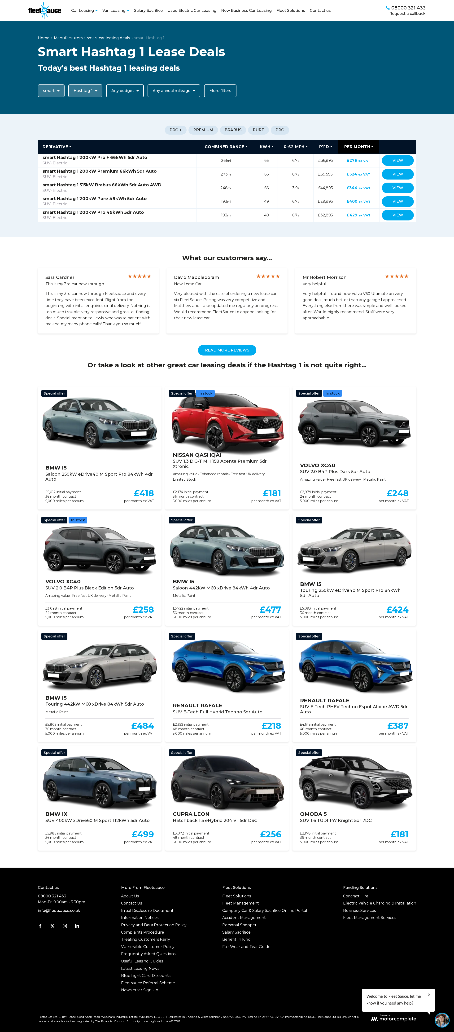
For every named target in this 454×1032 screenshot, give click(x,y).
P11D (324, 147)
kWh (265, 147)
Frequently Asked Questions (148, 954)
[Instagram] (65, 927)
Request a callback (407, 13)
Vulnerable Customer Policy (148, 946)
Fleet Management (240, 903)
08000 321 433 (52, 896)
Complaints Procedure (142, 932)
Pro (279, 130)
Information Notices (139, 917)
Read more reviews (227, 350)
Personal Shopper (239, 925)
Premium (203, 130)
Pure (258, 130)
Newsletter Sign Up (139, 990)
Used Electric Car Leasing (191, 10)
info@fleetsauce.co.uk (59, 910)
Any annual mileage (171, 90)
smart (49, 90)
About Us (130, 896)
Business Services (359, 910)
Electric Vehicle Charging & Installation (379, 903)
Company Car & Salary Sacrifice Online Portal (264, 910)
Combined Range (224, 147)
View (398, 160)
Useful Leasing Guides (142, 961)
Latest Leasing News (140, 968)
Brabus (233, 130)
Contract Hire (355, 896)
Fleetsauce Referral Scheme (148, 983)
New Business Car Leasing (246, 10)
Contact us (320, 10)
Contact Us (131, 903)
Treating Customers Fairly (145, 939)
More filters (220, 90)
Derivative (55, 147)
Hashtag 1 (83, 90)
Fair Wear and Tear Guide (246, 946)
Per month (357, 147)
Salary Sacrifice (148, 10)
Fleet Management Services (369, 917)
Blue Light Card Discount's (146, 975)
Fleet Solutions (290, 10)
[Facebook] (40, 927)
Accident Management (244, 917)
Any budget (122, 90)
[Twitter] (52, 927)
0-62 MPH (294, 147)
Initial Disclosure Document (147, 910)
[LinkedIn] (77, 927)
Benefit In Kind (236, 939)
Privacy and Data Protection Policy (154, 925)
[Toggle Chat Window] (442, 1020)
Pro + (176, 130)
